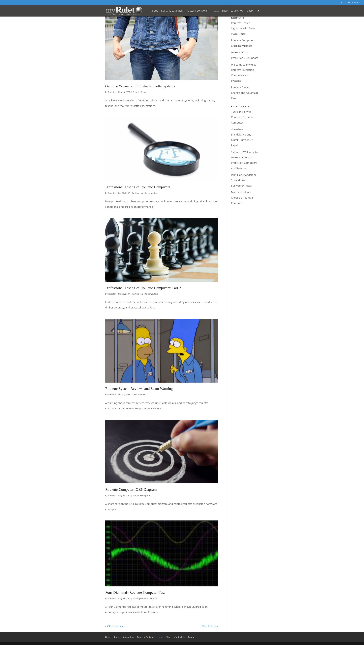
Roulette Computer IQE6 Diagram (131, 489)
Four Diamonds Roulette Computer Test (135, 592)
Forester (112, 92)
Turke (234, 111)
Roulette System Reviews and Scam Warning (139, 389)
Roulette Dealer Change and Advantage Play (244, 93)
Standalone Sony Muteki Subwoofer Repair (242, 140)
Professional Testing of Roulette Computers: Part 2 (143, 288)
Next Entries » (210, 626)
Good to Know (139, 92)
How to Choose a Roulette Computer (242, 117)
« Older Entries (114, 626)
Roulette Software (197, 11)
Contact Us (237, 11)
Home (155, 11)
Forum (249, 11)
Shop (225, 11)
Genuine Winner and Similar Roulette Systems (140, 86)
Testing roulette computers (145, 193)
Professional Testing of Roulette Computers (137, 187)
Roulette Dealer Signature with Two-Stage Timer (243, 28)
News (216, 11)
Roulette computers (142, 495)
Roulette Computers (172, 11)
